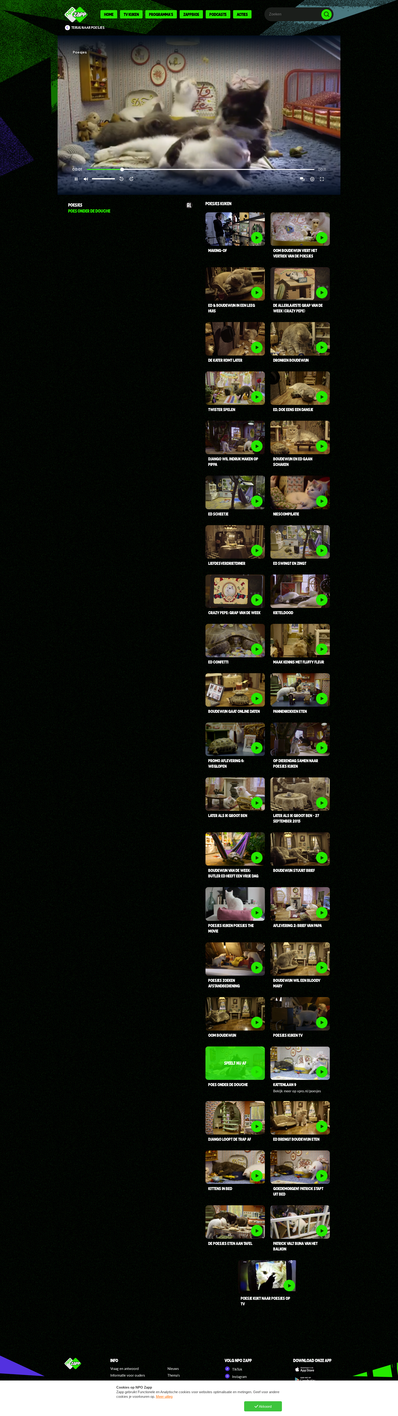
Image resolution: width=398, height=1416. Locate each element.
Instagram (239, 1377)
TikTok (236, 1369)
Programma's (161, 14)
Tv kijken (131, 14)
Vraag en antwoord (124, 1368)
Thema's (173, 1375)
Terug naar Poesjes (88, 28)
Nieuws (173, 1368)
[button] (199, 115)
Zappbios (191, 14)
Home (109, 14)
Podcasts (218, 14)
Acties (242, 14)
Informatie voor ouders (127, 1375)
